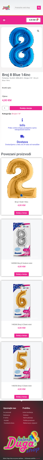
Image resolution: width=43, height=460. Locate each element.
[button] (4, 20)
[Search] (39, 8)
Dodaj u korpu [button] (21, 213)
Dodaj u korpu (26, 108)
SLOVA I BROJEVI (16, 78)
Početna (5, 78)
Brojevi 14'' (28, 78)
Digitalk (38, 458)
